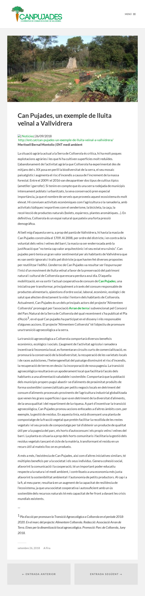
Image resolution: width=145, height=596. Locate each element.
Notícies (28, 136)
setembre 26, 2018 (29, 548)
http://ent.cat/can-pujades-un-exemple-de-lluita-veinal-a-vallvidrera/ (65, 140)
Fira (48, 548)
